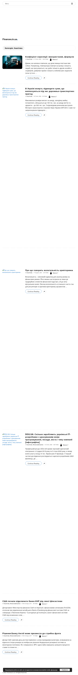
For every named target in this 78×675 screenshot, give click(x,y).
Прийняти (65, 670)
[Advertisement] (39, 21)
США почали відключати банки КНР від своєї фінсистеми (32, 601)
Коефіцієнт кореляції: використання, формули (49, 56)
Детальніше (54, 670)
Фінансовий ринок (38, 444)
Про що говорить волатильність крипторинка (49, 270)
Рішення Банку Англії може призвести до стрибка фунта (31, 633)
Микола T (55, 59)
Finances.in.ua (9, 39)
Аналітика (29, 59)
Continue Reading (33, 78)
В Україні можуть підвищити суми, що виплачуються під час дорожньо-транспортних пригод (49, 91)
